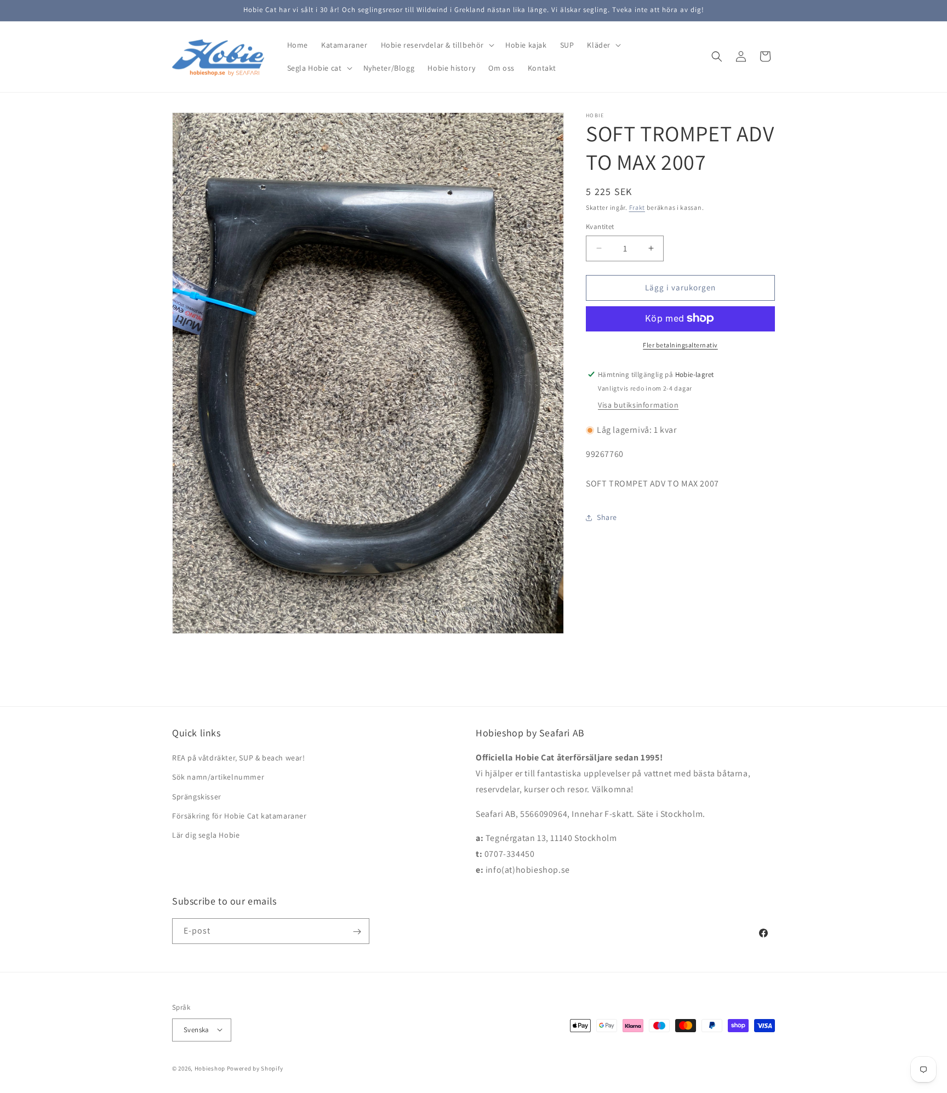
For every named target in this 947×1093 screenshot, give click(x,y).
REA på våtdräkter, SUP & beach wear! (238, 758)
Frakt (637, 207)
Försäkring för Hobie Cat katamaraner (239, 816)
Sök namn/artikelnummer (218, 777)
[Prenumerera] (357, 932)
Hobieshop (210, 1068)
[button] (436, 44)
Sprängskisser (196, 797)
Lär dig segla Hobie (205, 835)
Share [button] (607, 517)
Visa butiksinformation (638, 405)
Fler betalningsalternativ (680, 344)
